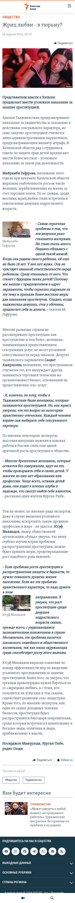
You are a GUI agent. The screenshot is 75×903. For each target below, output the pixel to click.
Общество (11, 17)
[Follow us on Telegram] (34, 851)
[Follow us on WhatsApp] (43, 851)
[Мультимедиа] (23, 898)
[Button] (63, 43)
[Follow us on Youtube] (6, 851)
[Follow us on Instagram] (15, 851)
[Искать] (52, 898)
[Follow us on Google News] (52, 851)
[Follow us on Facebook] (25, 851)
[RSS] (62, 851)
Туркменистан (40, 804)
